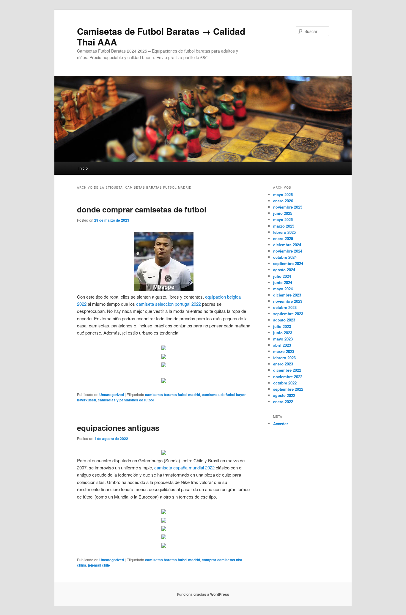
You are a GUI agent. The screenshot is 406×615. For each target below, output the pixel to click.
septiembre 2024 (288, 263)
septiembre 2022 (288, 389)
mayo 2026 (283, 194)
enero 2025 (283, 238)
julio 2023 (282, 326)
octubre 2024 (285, 257)
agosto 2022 (284, 395)
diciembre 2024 (287, 244)
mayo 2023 (283, 339)
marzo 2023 (283, 351)
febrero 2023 (284, 357)
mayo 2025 (283, 219)
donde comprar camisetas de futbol (141, 209)
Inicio (83, 168)
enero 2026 (283, 201)
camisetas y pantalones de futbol (126, 400)
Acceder (280, 423)
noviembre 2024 (287, 251)
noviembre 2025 (287, 207)
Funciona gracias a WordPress (203, 594)
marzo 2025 (283, 226)
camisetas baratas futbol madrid (172, 394)
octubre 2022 (285, 383)
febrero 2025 (284, 232)
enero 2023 (283, 364)
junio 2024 (282, 282)
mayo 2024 (283, 288)
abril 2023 (282, 345)
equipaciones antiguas (118, 427)
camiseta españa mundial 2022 (184, 467)
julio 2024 (282, 276)
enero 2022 (283, 401)
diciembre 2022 (287, 370)
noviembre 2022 (287, 376)
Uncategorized (111, 394)
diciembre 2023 (287, 295)
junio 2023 (282, 332)
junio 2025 (282, 213)
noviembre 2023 (287, 301)
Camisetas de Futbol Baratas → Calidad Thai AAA (161, 36)
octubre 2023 (285, 307)
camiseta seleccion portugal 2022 (168, 304)
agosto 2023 (284, 320)
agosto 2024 (284, 269)
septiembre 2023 (288, 313)
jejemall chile (99, 565)
